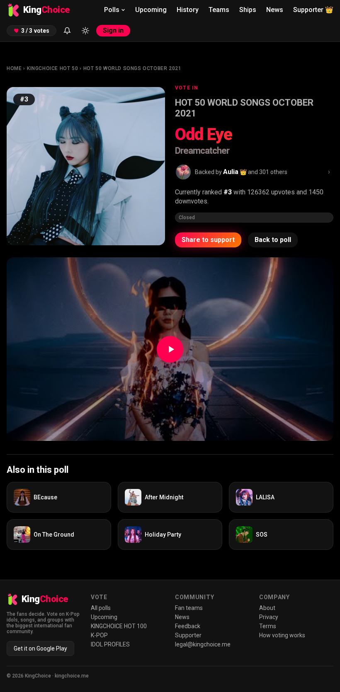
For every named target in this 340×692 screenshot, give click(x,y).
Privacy (268, 617)
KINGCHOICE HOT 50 (52, 68)
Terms (267, 626)
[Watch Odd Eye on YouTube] (170, 349)
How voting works (282, 635)
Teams (219, 10)
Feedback (187, 626)
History (188, 10)
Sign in (113, 30)
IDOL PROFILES (110, 644)
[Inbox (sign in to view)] (67, 30)
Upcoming (151, 10)
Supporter (313, 10)
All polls (101, 608)
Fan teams (189, 608)
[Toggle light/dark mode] (85, 30)
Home (14, 68)
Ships (247, 10)
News (274, 10)
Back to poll (273, 240)
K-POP (99, 635)
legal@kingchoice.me (203, 644)
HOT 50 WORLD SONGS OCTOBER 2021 (132, 68)
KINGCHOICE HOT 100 (119, 626)
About (267, 608)
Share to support (208, 240)
